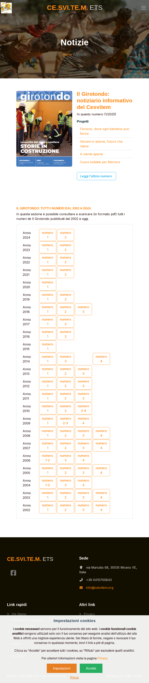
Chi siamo (18, 614)
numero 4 (101, 359)
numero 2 (65, 235)
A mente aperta (91, 154)
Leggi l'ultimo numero (96, 176)
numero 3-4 (83, 408)
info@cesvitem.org (99, 588)
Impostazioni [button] (61, 668)
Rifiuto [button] (74, 677)
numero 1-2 (47, 458)
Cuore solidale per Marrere (100, 162)
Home (67, 54)
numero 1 (47, 235)
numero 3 (83, 309)
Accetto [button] (91, 668)
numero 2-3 (65, 420)
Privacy (89, 614)
